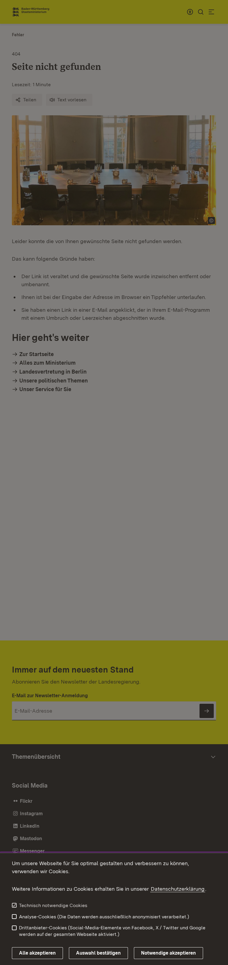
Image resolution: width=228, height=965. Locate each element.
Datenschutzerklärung (178, 889)
